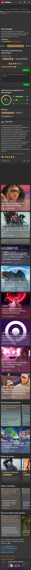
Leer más (16, 36)
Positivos (19, 113)
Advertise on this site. (7, 552)
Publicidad (7, 539)
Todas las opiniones (8, 113)
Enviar (26, 84)
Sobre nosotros (15, 539)
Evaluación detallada (21, 59)
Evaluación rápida (8, 59)
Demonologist (15, 9)
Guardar (26, 70)
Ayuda (2, 539)
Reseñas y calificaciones (16, 46)
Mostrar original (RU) (19, 153)
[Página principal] (6, 2)
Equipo (21, 539)
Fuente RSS (4, 543)
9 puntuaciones (16, 41)
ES (10, 543)
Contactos (9, 541)
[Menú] (29, 2)
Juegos (6, 9)
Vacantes (3, 541)
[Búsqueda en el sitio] (20, 2)
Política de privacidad (18, 541)
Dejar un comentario (9, 208)
